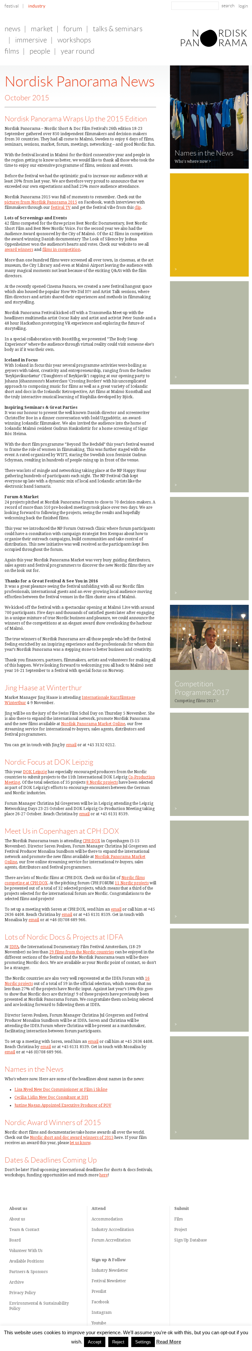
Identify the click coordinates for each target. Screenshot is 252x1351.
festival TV (61, 207)
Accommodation (107, 1219)
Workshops (74, 40)
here (103, 1175)
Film (178, 1219)
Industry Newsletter (110, 1270)
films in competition (61, 249)
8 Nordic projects (102, 782)
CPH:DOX (91, 841)
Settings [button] (143, 1341)
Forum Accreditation (111, 1240)
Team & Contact (24, 1229)
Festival (12, 6)
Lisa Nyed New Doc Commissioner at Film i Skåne (60, 1089)
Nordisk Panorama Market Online (93, 724)
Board (15, 1240)
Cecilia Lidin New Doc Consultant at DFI (51, 1097)
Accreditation (121, 1229)
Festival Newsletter (109, 1281)
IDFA (14, 947)
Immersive (31, 40)
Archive (16, 1282)
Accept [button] (94, 1341)
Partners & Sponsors (28, 1271)
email (71, 745)
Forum (72, 29)
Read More (168, 1341)
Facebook (100, 1302)
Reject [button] (118, 1341)
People (40, 51)
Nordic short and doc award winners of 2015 (72, 1137)
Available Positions (26, 1261)
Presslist (99, 1291)
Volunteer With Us (25, 1250)
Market (42, 29)
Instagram (102, 1312)
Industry (36, 6)
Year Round (77, 51)
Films (12, 51)
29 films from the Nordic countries (81, 952)
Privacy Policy (22, 1292)
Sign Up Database (190, 1240)
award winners (19, 249)
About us (17, 1219)
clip (138, 207)
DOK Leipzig (35, 772)
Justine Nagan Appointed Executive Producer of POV (62, 1105)
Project (180, 1229)
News (12, 29)
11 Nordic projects (132, 883)
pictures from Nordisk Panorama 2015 (41, 202)
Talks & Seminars (117, 29)
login (243, 6)
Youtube (99, 1323)
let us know (80, 1143)
